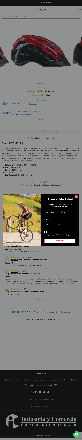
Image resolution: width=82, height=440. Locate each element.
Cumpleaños (47, 219)
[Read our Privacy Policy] (74, 235)
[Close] (76, 196)
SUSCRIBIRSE (60, 241)
